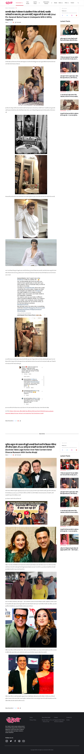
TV (16, 8)
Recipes (55, 2)
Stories (68, 720)
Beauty (60, 2)
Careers (56, 717)
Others (66, 2)
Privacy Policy (33, 720)
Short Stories (27, 2)
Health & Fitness (35, 2)
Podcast (72, 2)
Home (31, 717)
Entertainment (19, 2)
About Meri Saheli (46, 717)
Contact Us (69, 717)
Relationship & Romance (46, 2)
